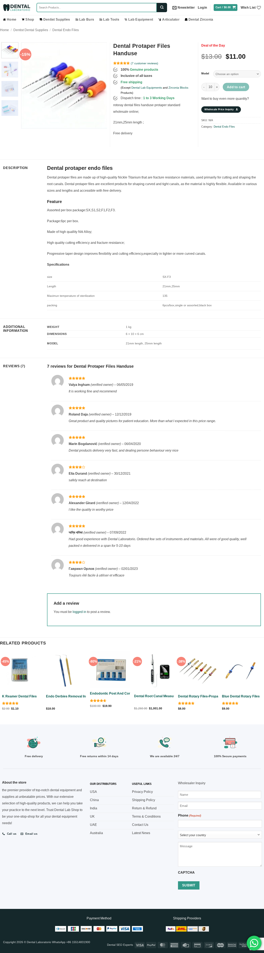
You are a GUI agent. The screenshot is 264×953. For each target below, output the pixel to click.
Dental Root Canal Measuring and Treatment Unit (172, 696)
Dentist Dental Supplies (30, 30)
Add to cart (236, 87)
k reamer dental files (19, 696)
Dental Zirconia (201, 19)
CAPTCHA (186, 872)
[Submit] (162, 7)
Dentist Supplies (56, 19)
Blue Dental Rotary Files (241, 696)
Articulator (170, 19)
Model (205, 73)
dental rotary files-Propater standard (208, 696)
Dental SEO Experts (120, 944)
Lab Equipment (140, 19)
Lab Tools (111, 19)
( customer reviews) (144, 63)
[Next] (100, 85)
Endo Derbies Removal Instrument (73, 696)
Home (11, 19)
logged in (79, 612)
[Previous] (28, 85)
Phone (189, 815)
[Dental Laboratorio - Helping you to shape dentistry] (16, 7)
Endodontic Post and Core (111, 693)
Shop (29, 19)
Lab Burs (86, 19)
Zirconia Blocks (178, 87)
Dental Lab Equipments (146, 87)
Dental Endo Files (65, 30)
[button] (183, 7)
